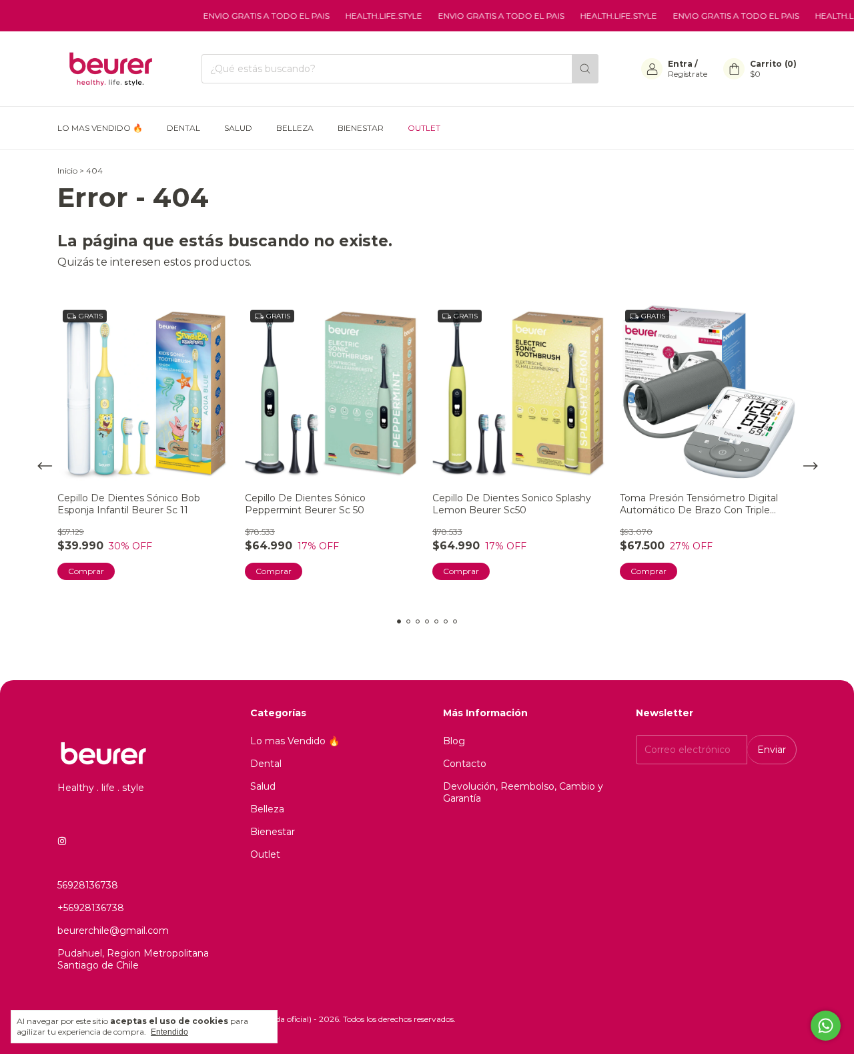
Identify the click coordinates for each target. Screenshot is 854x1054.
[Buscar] (585, 68)
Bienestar (361, 128)
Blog (454, 741)
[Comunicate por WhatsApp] (826, 1026)
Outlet (424, 128)
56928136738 (87, 885)
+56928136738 (90, 908)
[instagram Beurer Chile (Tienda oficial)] (62, 841)
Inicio (67, 171)
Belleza (295, 128)
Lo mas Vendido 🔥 (100, 128)
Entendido (169, 1032)
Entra (680, 64)
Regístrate (687, 74)
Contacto (464, 764)
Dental (183, 128)
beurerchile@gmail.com (113, 931)
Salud (238, 128)
